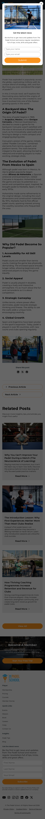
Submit (22, 60)
